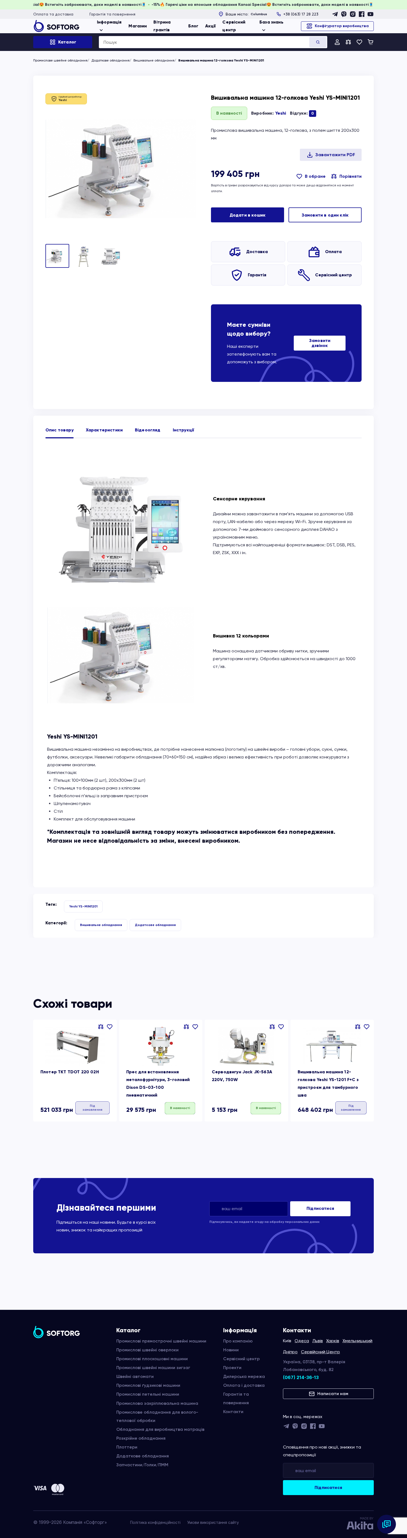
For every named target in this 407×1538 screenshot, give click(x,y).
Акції (210, 26)
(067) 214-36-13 (301, 1377)
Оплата (333, 251)
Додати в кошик (248, 215)
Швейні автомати (135, 1376)
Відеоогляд (148, 430)
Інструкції (183, 430)
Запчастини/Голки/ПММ (142, 1464)
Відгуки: (302, 113)
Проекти (232, 1367)
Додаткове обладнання (110, 60)
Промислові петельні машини (147, 1394)
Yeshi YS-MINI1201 (83, 906)
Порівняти (350, 176)
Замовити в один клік (325, 215)
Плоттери (126, 1447)
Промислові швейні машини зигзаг (153, 1367)
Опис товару (59, 430)
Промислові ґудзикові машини (148, 1385)
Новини (231, 1349)
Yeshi (280, 113)
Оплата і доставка (244, 1385)
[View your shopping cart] (370, 42)
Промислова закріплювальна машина (157, 1403)
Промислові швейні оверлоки (147, 1349)
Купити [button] (180, 1107)
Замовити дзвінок (319, 343)
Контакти (233, 1411)
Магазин (137, 26)
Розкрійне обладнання (141, 1438)
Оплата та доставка (53, 14)
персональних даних (302, 1222)
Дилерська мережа (244, 1376)
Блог (193, 26)
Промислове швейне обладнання (60, 60)
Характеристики (104, 430)
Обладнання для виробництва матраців (160, 1429)
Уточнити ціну (92, 1107)
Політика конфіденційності (155, 1522)
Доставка (257, 251)
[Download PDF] (331, 155)
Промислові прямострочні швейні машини (161, 1341)
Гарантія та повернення (112, 14)
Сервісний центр (333, 274)
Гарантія (257, 274)
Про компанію (238, 1341)
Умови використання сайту (213, 1522)
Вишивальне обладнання (153, 60)
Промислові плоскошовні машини (152, 1358)
